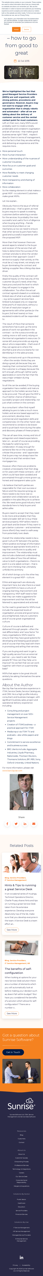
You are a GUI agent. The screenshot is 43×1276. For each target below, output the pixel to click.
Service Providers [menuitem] (21, 1210)
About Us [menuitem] (21, 1154)
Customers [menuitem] (21, 1139)
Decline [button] (26, 29)
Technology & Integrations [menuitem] (21, 1169)
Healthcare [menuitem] (21, 1203)
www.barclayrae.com (12, 771)
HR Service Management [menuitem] (21, 1231)
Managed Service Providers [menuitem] (21, 1235)
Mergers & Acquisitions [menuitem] (21, 1186)
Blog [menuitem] (21, 1135)
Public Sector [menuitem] (21, 1199)
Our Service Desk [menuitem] (21, 1176)
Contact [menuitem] (21, 1142)
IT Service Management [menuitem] (21, 1227)
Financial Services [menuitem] (21, 1214)
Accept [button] (16, 29)
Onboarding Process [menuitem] (21, 1161)
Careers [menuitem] (21, 1173)
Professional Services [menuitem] (22, 1165)
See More (12, 930)
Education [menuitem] (21, 1207)
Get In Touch (13, 1052)
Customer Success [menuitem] (21, 1158)
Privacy (15, 1265)
